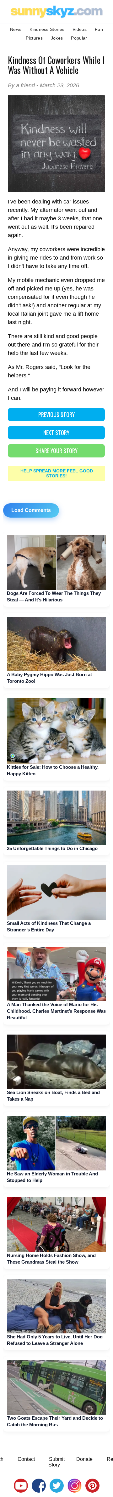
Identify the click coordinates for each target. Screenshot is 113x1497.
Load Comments (31, 510)
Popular (79, 38)
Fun (99, 29)
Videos (80, 29)
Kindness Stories (47, 29)
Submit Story (56, 1461)
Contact (26, 1459)
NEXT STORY (56, 432)
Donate (84, 1459)
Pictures (34, 38)
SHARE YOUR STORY (56, 451)
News (15, 29)
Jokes (57, 38)
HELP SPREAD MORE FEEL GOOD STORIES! (56, 473)
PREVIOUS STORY (56, 414)
